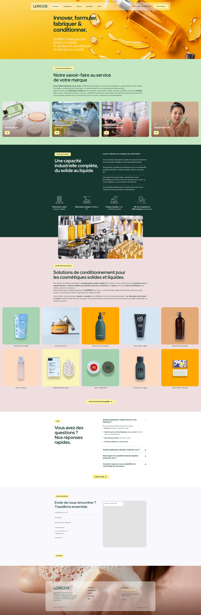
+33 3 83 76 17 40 (128, 590)
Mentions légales (144, 607)
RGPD (138, 607)
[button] (142, 6)
